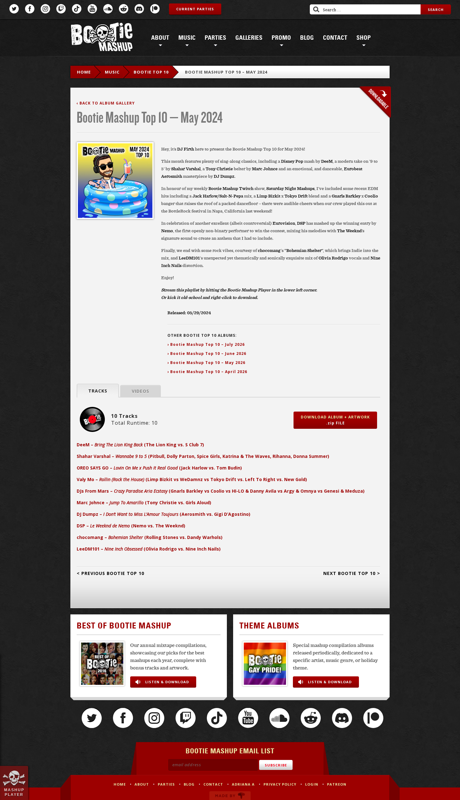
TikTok (76, 8)
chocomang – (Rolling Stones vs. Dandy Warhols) (149, 537)
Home (84, 72)
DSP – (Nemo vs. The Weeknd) (131, 526)
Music (187, 37)
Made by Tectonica (230, 795)
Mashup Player (14, 792)
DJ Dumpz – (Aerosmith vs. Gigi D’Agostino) (163, 514)
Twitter (14, 8)
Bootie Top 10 (151, 72)
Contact (335, 37)
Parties (215, 37)
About (160, 37)
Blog (307, 37)
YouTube (92, 8)
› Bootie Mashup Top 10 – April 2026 (207, 371)
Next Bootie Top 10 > (351, 573)
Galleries (249, 37)
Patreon (155, 8)
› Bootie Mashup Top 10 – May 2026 (206, 362)
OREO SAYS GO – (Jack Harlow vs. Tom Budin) (159, 468)
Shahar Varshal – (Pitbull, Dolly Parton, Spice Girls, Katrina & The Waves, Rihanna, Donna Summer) (203, 456)
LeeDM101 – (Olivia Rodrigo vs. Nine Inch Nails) (149, 549)
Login (311, 784)
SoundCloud (108, 8)
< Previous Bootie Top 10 (110, 573)
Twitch (61, 8)
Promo (281, 37)
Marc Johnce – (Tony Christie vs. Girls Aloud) (144, 502)
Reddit (123, 8)
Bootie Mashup (101, 38)
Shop (363, 37)
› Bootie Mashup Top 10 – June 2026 (206, 353)
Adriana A (243, 784)
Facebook (29, 8)
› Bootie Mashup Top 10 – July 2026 (206, 344)
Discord (139, 8)
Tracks (97, 391)
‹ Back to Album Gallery (106, 103)
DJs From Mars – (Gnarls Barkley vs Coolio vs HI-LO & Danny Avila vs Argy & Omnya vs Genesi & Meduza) (221, 491)
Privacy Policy (279, 784)
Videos (140, 391)
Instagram (45, 8)
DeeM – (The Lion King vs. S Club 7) (140, 445)
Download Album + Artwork (335, 420)
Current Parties (195, 9)
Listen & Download (167, 681)
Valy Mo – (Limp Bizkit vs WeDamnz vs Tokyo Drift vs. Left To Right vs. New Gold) (192, 479)
